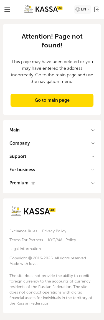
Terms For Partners (26, 240)
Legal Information (25, 248)
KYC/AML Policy (62, 240)
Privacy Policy (54, 231)
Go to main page (52, 100)
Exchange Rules (23, 231)
